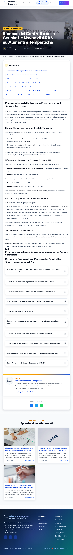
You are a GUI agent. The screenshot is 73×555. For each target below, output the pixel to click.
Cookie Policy (59, 539)
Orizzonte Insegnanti (13, 49)
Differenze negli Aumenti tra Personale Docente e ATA (22, 78)
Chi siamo (58, 523)
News (24, 3)
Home (4, 56)
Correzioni (58, 529)
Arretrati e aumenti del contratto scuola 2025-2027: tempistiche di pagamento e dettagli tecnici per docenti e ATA (53, 450)
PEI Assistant (42, 520)
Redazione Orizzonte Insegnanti (28, 381)
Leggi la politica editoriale (23, 392)
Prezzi (31, 3)
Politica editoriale (60, 526)
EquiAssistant (42, 523)
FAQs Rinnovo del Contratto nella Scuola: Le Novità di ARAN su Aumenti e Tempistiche (32, 91)
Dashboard (41, 526)
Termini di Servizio (61, 536)
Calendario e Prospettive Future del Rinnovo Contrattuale (23, 82)
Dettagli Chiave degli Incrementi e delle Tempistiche (22, 74)
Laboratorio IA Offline (42, 2)
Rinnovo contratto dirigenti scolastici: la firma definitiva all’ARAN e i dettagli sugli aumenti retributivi (19, 450)
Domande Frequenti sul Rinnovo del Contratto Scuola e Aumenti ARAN (28, 95)
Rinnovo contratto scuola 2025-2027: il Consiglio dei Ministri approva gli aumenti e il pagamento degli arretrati (19, 487)
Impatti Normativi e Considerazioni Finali (19, 86)
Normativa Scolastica (12, 28)
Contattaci (58, 520)
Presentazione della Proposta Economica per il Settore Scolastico (27, 71)
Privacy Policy (59, 533)
